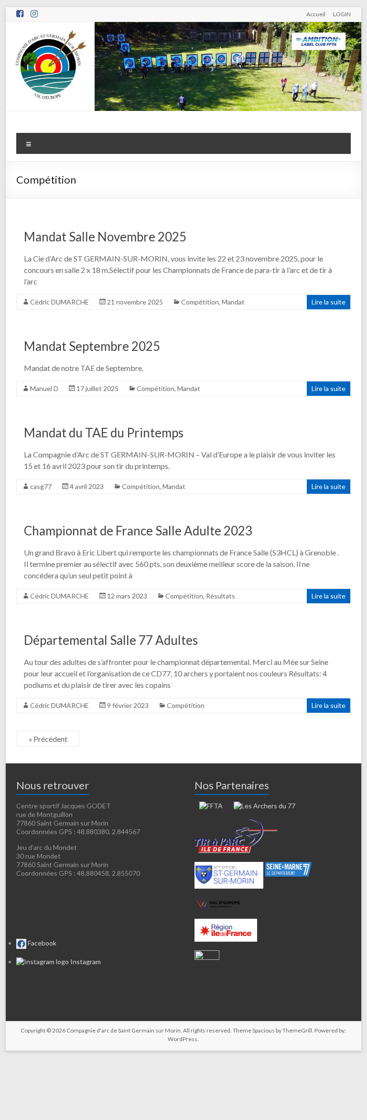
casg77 (41, 486)
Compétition (200, 302)
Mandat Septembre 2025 (92, 346)
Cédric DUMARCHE (59, 302)
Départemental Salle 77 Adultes (111, 640)
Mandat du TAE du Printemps (104, 432)
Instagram (85, 961)
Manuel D (44, 388)
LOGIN (342, 14)
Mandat (233, 302)
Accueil (315, 14)
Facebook (41, 943)
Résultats (220, 596)
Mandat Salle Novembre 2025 (105, 236)
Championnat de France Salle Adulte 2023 (138, 530)
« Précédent (48, 738)
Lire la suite (328, 302)
